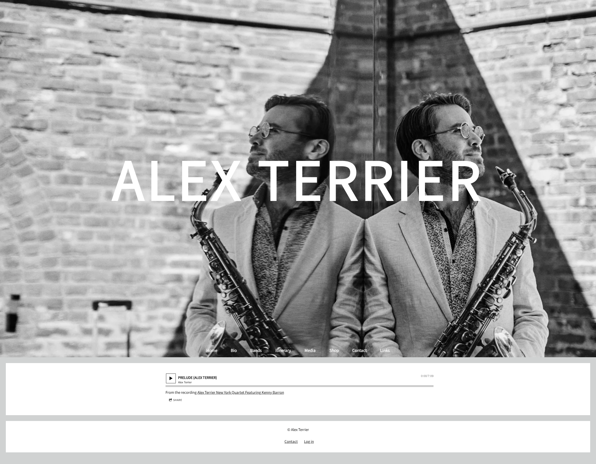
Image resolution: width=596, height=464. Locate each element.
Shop (334, 350)
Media (310, 350)
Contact (359, 350)
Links (385, 350)
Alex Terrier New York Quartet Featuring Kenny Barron (240, 392)
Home (211, 350)
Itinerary (283, 350)
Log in (309, 441)
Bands (256, 350)
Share (177, 400)
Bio (234, 350)
